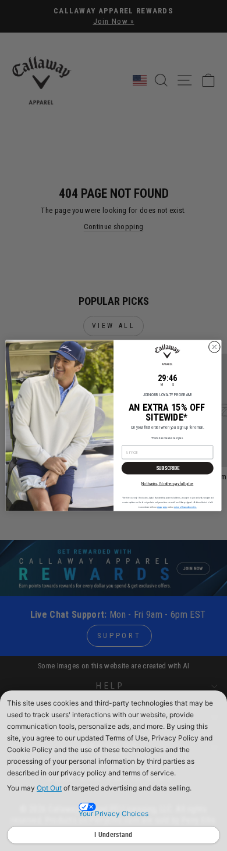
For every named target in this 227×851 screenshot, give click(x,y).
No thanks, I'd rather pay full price (167, 483)
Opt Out (49, 788)
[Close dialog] (214, 347)
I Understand (113, 835)
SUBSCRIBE (167, 468)
